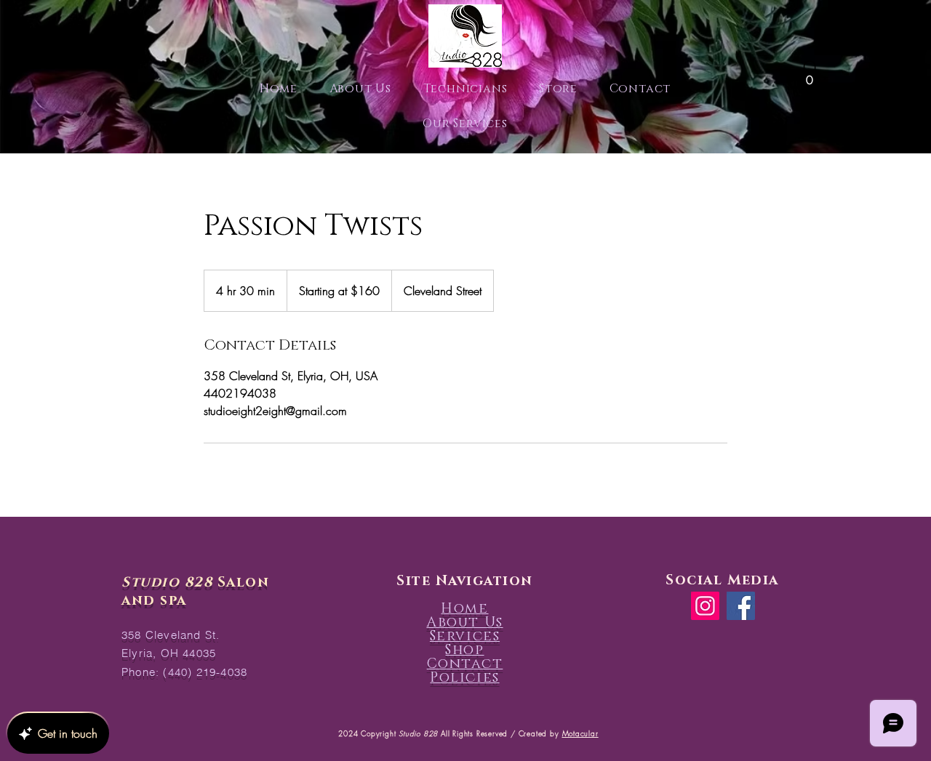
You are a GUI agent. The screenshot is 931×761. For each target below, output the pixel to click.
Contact (465, 664)
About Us (464, 622)
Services (465, 636)
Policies (464, 678)
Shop (464, 650)
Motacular (580, 733)
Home (464, 609)
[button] (809, 75)
